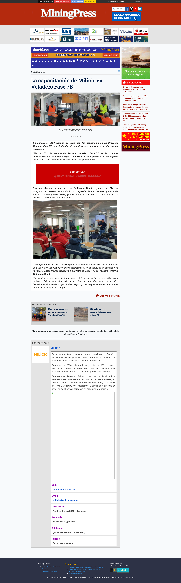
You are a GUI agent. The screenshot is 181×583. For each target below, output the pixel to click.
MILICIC (55, 348)
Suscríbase (45, 569)
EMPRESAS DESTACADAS (75, 55)
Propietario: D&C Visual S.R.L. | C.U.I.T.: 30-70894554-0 (86, 567)
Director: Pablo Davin (75, 574)
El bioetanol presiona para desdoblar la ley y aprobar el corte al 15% (134, 89)
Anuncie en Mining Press (49, 571)
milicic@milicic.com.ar (65, 500)
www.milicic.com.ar (64, 489)
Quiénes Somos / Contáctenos (51, 567)
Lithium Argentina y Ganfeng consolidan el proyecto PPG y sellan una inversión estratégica (135, 127)
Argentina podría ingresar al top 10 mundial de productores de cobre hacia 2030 (135, 98)
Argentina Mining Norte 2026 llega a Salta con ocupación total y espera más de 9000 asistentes (135, 107)
